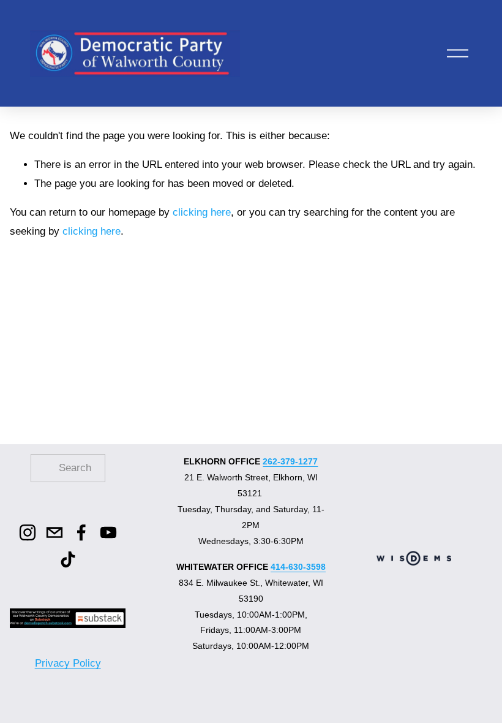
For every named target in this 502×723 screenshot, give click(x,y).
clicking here (202, 212)
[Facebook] (81, 532)
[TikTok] (68, 559)
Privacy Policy (68, 663)
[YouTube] (108, 532)
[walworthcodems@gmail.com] (54, 532)
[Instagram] (27, 532)
